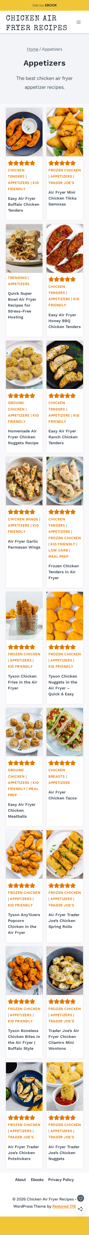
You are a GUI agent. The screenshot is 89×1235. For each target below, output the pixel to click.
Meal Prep (58, 556)
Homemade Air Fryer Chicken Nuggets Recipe (23, 437)
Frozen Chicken (64, 170)
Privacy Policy (61, 1179)
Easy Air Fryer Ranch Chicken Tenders (63, 437)
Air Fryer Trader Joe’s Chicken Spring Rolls (64, 920)
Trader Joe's (61, 183)
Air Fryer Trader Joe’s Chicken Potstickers (23, 1152)
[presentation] (24, 132)
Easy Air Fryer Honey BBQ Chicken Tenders (64, 321)
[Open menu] (78, 22)
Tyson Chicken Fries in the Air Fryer (22, 682)
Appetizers (19, 183)
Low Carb (58, 550)
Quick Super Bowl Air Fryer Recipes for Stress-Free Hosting (22, 305)
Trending (17, 278)
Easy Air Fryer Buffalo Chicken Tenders (23, 204)
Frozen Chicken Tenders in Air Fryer (63, 572)
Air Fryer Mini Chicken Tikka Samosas (62, 198)
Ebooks (37, 1179)
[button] (10, 163)
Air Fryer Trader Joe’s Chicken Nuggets (64, 1152)
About (20, 1179)
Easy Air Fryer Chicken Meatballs (22, 810)
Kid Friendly (62, 544)
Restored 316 (64, 1206)
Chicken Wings (23, 519)
